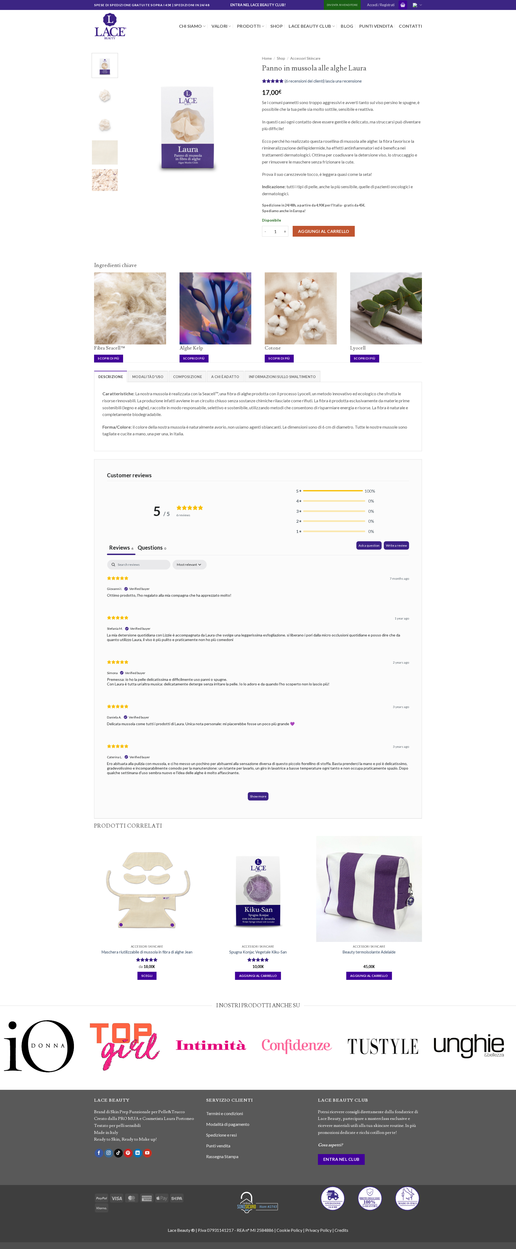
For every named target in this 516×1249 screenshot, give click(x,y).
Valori (219, 26)
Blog (347, 26)
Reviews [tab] (121, 547)
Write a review (396, 545)
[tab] (151, 548)
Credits (341, 1230)
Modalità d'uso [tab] (148, 377)
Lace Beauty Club (310, 26)
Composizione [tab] (187, 377)
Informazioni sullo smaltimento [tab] (282, 377)
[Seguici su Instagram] (108, 1153)
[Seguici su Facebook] (99, 1153)
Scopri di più (108, 358)
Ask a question (369, 545)
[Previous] (131, 119)
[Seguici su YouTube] (147, 1153)
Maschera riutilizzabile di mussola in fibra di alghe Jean (147, 952)
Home (267, 58)
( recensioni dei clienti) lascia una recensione (323, 81)
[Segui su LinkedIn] (137, 1153)
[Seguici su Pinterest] (128, 1153)
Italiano (416, 5)
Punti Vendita (376, 26)
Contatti (410, 26)
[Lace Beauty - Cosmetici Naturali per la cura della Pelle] (121, 26)
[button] (403, 5)
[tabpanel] (258, 683)
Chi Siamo (190, 26)
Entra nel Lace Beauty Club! (258, 5)
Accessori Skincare (305, 58)
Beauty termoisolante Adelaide (369, 952)
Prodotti (249, 26)
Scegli (146, 975)
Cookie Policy (289, 1230)
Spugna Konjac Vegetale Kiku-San (258, 952)
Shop (276, 26)
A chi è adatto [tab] (225, 377)
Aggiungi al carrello (323, 231)
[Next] (244, 119)
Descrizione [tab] (110, 377)
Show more (258, 796)
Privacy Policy (318, 1230)
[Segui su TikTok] (118, 1153)
